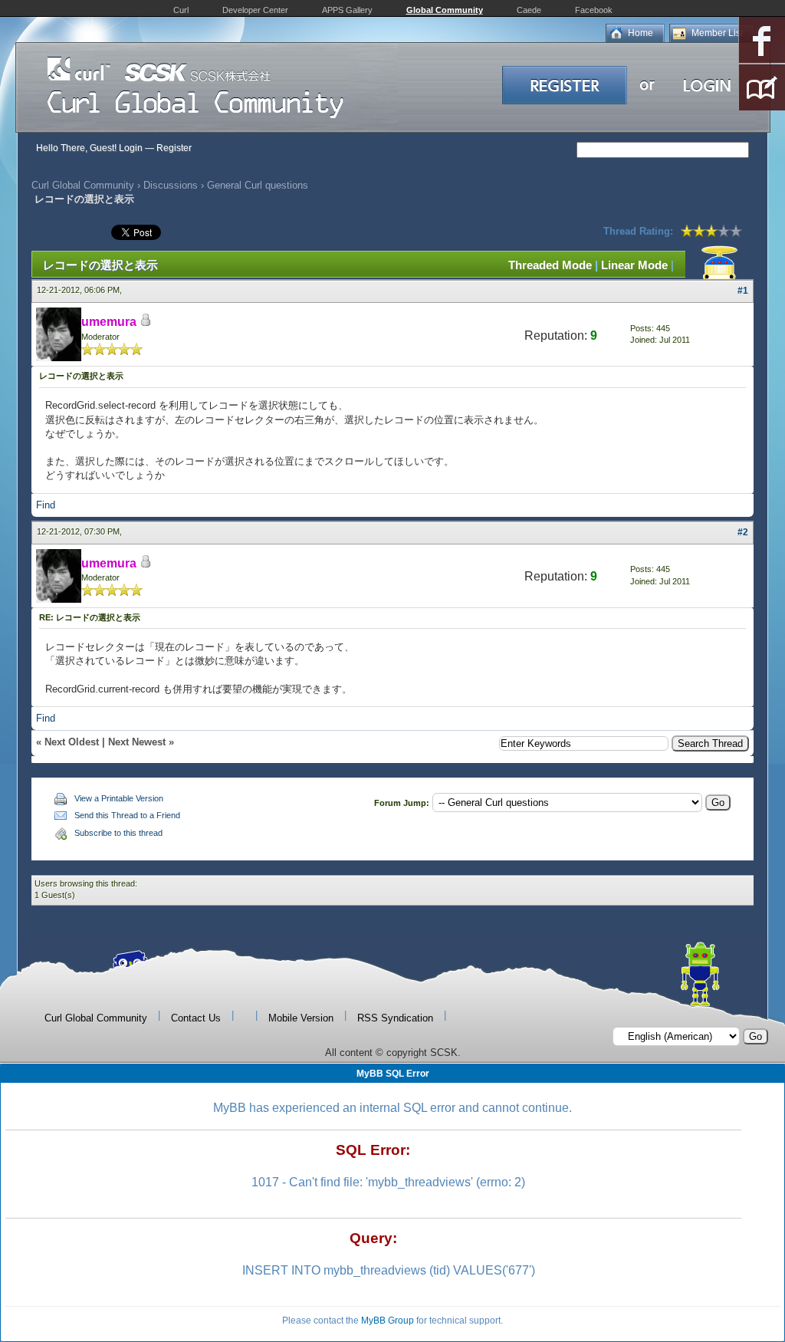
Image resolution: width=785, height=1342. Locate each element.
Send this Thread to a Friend (127, 815)
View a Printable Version (118, 798)
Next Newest (137, 742)
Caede (529, 10)
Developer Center (255, 10)
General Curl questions (257, 185)
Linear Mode (634, 264)
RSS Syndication (395, 1018)
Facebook (594, 10)
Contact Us (196, 1018)
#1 (742, 290)
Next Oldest (71, 742)
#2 (742, 532)
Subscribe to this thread (118, 832)
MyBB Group (387, 1320)
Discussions (170, 185)
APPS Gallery (347, 10)
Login (131, 148)
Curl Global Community (82, 185)
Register (174, 148)
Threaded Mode (550, 264)
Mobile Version (300, 1018)
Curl (181, 10)
